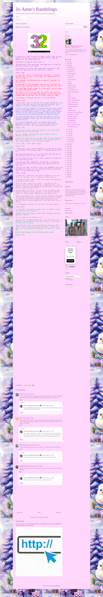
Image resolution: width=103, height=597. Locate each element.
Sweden (69, 108)
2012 (68, 166)
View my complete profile (71, 54)
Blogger (58, 585)
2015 (68, 160)
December (70, 67)
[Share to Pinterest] (34, 385)
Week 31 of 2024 (72, 122)
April (69, 135)
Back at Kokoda (71, 79)
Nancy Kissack (23, 445)
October (70, 71)
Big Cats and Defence (73, 106)
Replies (23, 402)
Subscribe (70, 260)
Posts (19, 17)
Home (39, 512)
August (70, 75)
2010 (68, 170)
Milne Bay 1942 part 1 (73, 104)
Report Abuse (69, 182)
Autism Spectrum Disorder (74, 124)
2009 (68, 172)
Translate (70, 279)
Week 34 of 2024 (72, 85)
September (71, 73)
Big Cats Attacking (72, 118)
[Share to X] (31, 385)
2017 (68, 156)
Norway (69, 96)
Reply (21, 399)
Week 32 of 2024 (72, 110)
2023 (68, 144)
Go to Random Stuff (72, 89)
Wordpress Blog (69, 213)
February (70, 139)
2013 (68, 164)
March (69, 137)
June (69, 131)
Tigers (69, 81)
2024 (68, 65)
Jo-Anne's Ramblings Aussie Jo (31, 405)
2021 (68, 148)
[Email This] (28, 385)
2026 (68, 61)
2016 (68, 158)
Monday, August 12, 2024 (48, 405)
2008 (68, 174)
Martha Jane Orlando (25, 466)
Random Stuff (68, 210)
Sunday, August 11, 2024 (28, 394)
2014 (68, 162)
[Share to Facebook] (32, 385)
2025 (68, 63)
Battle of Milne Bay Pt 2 (73, 92)
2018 (68, 154)
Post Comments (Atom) (42, 517)
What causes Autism (72, 102)
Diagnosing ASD (71, 87)
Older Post (58, 512)
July (69, 129)
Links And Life (20, 521)
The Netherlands (71, 120)
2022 (68, 146)
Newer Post (19, 512)
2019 (68, 152)
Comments (20, 19)
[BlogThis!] (29, 385)
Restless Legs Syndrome (74, 100)
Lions (69, 94)
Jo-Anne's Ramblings (36, 9)
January (70, 141)
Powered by (66, 266)
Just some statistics (72, 126)
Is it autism (70, 77)
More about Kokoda (72, 116)
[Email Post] (25, 385)
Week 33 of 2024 (72, 98)
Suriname (70, 83)
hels (21, 418)
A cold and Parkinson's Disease (75, 112)
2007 (68, 177)
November (70, 69)
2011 (68, 168)
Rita (20, 394)
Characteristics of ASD (73, 114)
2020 (68, 150)
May (69, 133)
